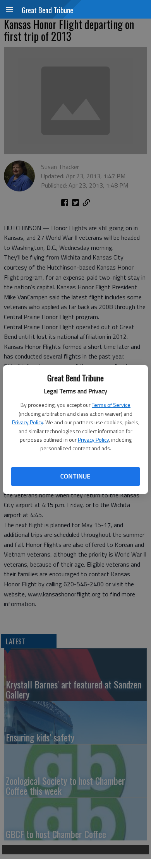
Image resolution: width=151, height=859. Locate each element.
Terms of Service (111, 405)
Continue (75, 476)
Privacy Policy (27, 422)
